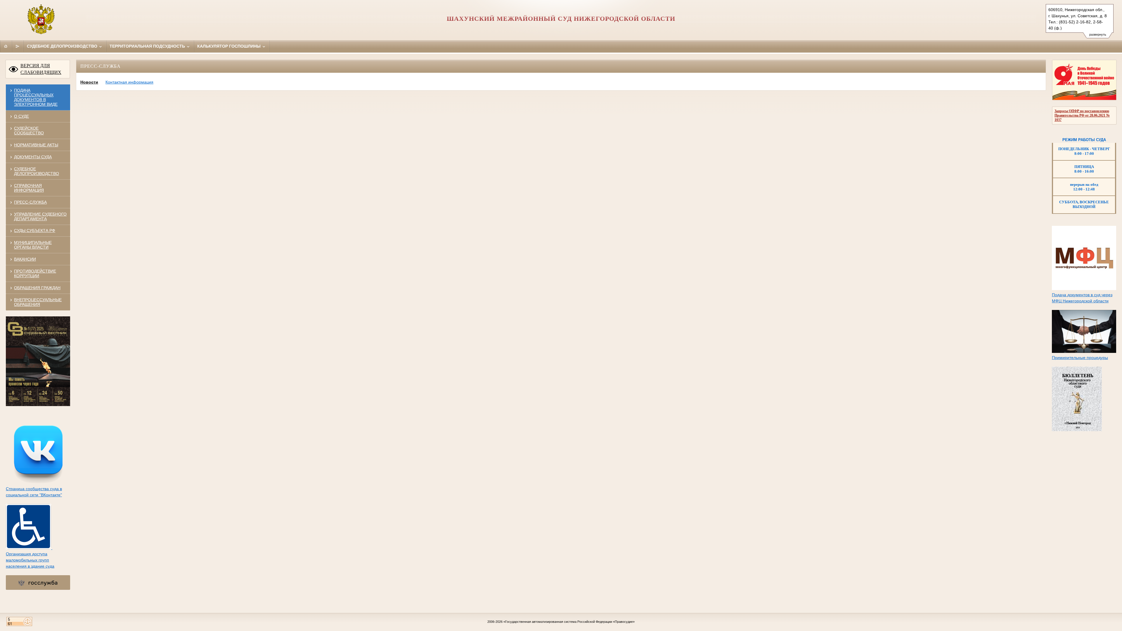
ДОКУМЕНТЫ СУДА (33, 157)
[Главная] (6, 46)
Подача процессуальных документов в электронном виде (36, 97)
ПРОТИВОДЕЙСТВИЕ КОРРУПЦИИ (35, 273)
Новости (89, 82)
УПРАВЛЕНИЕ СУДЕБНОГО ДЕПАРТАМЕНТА (40, 216)
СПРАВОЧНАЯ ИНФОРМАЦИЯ (29, 188)
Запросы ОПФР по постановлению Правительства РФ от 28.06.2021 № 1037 (1082, 115)
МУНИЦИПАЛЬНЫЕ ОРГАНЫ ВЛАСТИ (33, 244)
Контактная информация (129, 82)
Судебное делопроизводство (62, 46)
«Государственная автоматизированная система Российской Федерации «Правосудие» (569, 621)
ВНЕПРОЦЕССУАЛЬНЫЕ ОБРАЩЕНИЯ (38, 302)
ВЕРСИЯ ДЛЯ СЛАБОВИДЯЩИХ (40, 69)
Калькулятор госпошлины (229, 46)
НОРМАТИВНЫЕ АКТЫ (36, 145)
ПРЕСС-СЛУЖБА (30, 202)
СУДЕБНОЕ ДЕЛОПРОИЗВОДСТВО (36, 171)
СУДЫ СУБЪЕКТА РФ (34, 230)
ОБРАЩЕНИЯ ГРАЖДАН (37, 287)
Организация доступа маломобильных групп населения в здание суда (30, 560)
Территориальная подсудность (148, 46)
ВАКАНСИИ (25, 259)
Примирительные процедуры (1080, 357)
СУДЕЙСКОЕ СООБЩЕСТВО (29, 130)
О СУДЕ (21, 116)
